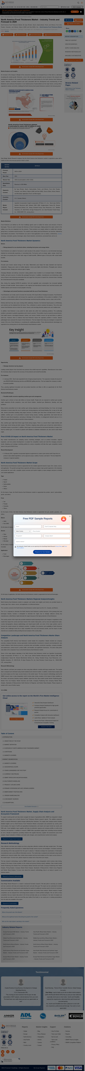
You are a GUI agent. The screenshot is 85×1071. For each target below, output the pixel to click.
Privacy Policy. (58, 546)
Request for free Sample (42, 552)
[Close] (70, 516)
